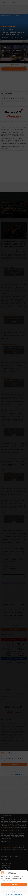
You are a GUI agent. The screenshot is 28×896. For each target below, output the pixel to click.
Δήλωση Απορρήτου (18, 894)
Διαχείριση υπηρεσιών (7, 880)
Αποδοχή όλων (14, 884)
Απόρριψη (14, 888)
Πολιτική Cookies (9, 894)
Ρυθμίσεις (14, 891)
